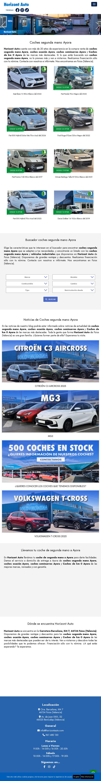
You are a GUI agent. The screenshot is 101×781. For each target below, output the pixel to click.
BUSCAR (52, 299)
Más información (87, 777)
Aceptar (76, 777)
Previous (3, 25)
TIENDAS (9, 10)
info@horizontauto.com (52, 730)
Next (98, 25)
